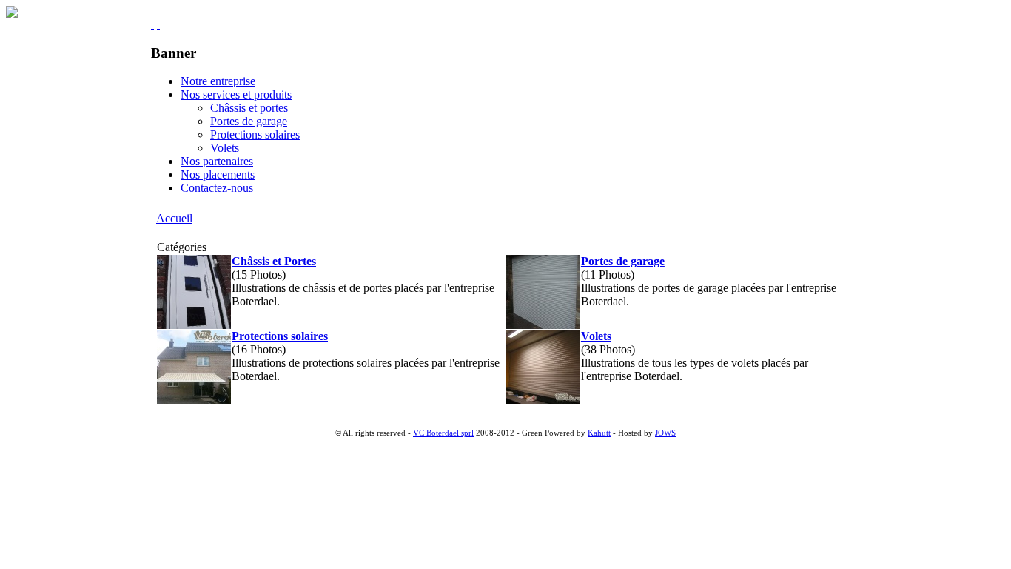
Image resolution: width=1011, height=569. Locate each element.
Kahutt (599, 433)
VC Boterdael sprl (443, 433)
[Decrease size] (158, 24)
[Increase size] (152, 24)
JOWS (665, 433)
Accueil (174, 218)
